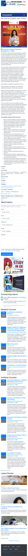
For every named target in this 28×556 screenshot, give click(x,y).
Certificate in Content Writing (16, 365)
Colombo (3, 182)
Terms (13, 546)
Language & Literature (6, 186)
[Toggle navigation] (24, 14)
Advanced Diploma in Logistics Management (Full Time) (17, 380)
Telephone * (3, 222)
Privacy (18, 546)
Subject (2, 228)
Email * (2, 215)
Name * (2, 209)
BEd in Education (12, 344)
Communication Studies (7, 187)
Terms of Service (13, 250)
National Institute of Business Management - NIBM (11, 50)
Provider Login (6, 546)
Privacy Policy (4, 250)
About (11, 549)
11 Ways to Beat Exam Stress (10, 488)
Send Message (7, 254)
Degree (3, 178)
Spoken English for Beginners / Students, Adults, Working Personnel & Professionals (16, 328)
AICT (8, 357)
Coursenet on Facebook (14, 540)
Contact (16, 549)
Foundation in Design (14, 453)
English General (17, 186)
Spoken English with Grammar (17, 356)
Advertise (5, 549)
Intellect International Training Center (17, 332)
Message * (3, 234)
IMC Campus (10, 345)
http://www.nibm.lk (6, 193)
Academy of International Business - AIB (16, 367)
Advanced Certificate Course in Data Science (16, 436)
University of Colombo (13, 315)
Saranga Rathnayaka (6, 552)
